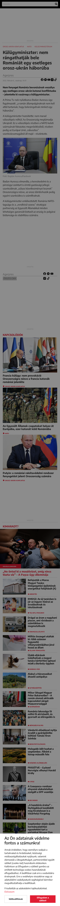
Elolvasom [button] (9, 891)
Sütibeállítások (16, 899)
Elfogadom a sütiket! (43, 899)
